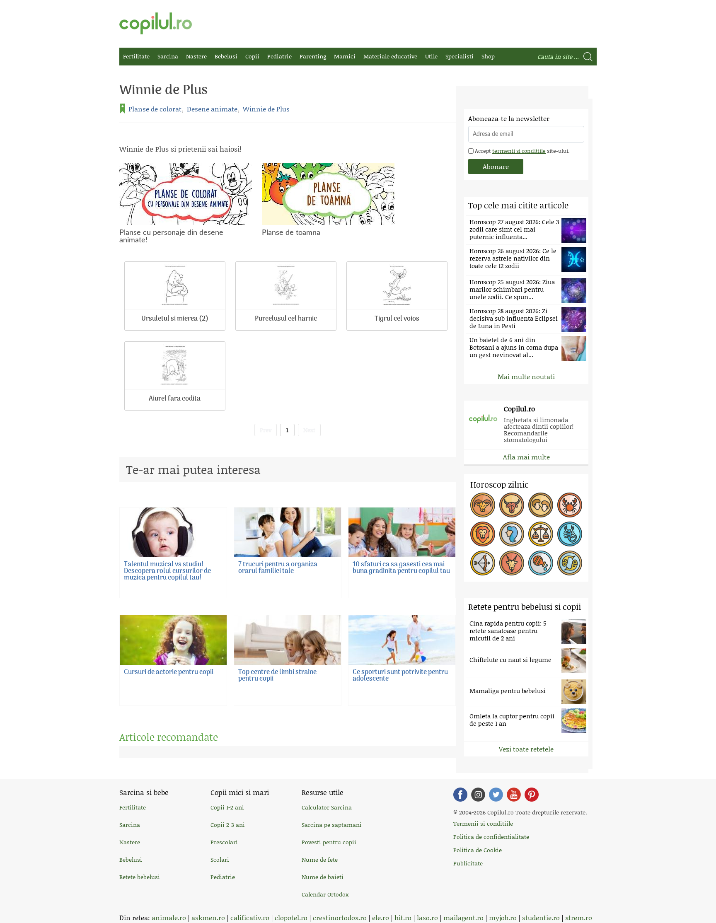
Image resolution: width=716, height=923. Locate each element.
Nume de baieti (322, 876)
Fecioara (511, 534)
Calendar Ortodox (325, 894)
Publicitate (468, 863)
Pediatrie (279, 56)
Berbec (482, 505)
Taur (511, 505)
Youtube (514, 795)
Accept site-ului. (521, 151)
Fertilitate (136, 56)
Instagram (478, 795)
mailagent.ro (463, 917)
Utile (431, 56)
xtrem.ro (578, 917)
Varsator (540, 563)
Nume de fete (320, 859)
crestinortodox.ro (340, 917)
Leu (482, 534)
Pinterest (532, 795)
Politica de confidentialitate (491, 836)
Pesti (569, 563)
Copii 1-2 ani (227, 807)
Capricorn (511, 563)
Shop (488, 56)
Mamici (345, 56)
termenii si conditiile (519, 151)
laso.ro (427, 917)
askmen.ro (208, 917)
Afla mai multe (526, 457)
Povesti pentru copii (329, 842)
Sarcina (167, 56)
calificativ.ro (249, 917)
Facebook (460, 795)
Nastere (196, 56)
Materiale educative (390, 56)
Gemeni (540, 505)
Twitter (496, 795)
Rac (569, 505)
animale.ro (169, 917)
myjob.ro (503, 917)
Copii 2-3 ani (227, 824)
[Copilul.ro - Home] (155, 23)
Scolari (219, 859)
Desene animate (212, 109)
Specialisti (459, 56)
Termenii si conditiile (483, 823)
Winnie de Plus (266, 109)
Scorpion (569, 534)
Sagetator (482, 563)
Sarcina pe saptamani (332, 824)
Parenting (313, 56)
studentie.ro (541, 917)
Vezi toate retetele (526, 749)
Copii (252, 56)
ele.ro (380, 917)
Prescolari (224, 842)
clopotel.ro (291, 917)
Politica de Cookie (477, 850)
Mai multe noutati (526, 376)
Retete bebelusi (139, 876)
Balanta (540, 534)
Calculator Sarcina (327, 807)
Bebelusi (226, 56)
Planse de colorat (154, 109)
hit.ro (402, 917)
